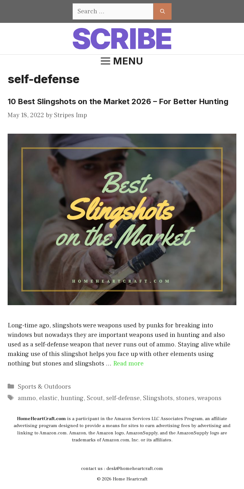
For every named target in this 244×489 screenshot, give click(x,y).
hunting (72, 398)
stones (185, 398)
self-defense (123, 398)
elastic (48, 398)
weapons (209, 398)
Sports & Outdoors (44, 387)
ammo (27, 398)
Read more (128, 363)
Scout (95, 398)
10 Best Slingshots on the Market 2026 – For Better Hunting (118, 101)
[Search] (162, 11)
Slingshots (158, 398)
